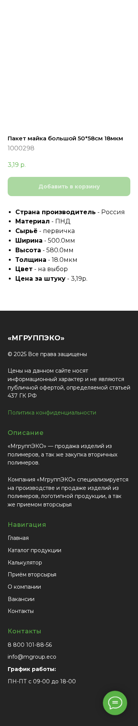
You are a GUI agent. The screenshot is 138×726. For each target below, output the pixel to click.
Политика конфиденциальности (52, 412)
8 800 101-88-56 (30, 644)
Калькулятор (25, 562)
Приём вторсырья (32, 574)
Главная (18, 538)
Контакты (21, 611)
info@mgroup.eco (32, 656)
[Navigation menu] (126, 19)
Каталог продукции (34, 550)
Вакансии (21, 599)
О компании (24, 586)
